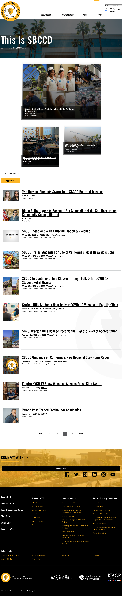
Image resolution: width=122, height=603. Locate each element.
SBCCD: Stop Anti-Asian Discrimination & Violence (56, 231)
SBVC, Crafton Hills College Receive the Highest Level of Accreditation (69, 331)
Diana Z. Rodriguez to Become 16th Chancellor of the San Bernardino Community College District (69, 212)
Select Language (108, 3)
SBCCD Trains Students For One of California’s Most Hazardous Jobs (68, 252)
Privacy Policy (36, 559)
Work (85, 15)
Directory (86, 4)
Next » (82, 433)
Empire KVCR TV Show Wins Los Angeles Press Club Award (62, 383)
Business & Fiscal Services (70, 503)
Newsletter (61, 468)
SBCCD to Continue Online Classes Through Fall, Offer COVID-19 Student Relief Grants (65, 280)
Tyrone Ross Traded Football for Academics (51, 410)
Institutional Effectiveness (101, 510)
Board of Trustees (37, 506)
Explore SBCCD (38, 498)
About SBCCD (46, 15)
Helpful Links (6, 551)
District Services (73, 4)
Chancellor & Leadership (39, 510)
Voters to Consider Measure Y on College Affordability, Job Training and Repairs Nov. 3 (49, 110)
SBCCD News (36, 518)
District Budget (98, 506)
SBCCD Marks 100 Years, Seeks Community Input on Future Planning (81, 146)
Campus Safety (7, 503)
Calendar (60, 4)
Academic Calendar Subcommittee (104, 514)
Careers (34, 525)
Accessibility (6, 497)
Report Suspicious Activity (12, 510)
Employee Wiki (7, 529)
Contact (99, 15)
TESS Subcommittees (100, 523)
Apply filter (10, 180)
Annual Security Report (39, 555)
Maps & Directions (38, 521)
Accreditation (36, 514)
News (96, 4)
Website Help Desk (7, 559)
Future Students (67, 15)
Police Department (68, 532)
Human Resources (68, 516)
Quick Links (6, 523)
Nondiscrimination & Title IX (10, 555)
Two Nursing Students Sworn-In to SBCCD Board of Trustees (62, 192)
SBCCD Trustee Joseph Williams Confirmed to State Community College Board (39, 158)
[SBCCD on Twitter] (76, 474)
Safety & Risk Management (71, 506)
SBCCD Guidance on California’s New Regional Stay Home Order (65, 357)
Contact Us (65, 555)
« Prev (40, 433)
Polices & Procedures (99, 533)
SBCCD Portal (7, 516)
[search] (119, 10)
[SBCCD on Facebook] (67, 474)
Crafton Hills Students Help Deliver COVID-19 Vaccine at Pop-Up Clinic (70, 305)
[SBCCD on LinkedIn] (94, 474)
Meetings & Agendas (46, 4)
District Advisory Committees (105, 498)
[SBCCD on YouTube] (112, 474)
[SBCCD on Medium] (85, 474)
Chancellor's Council (99, 503)
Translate (111, 11)
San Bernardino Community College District (24, 591)
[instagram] (103, 474)
